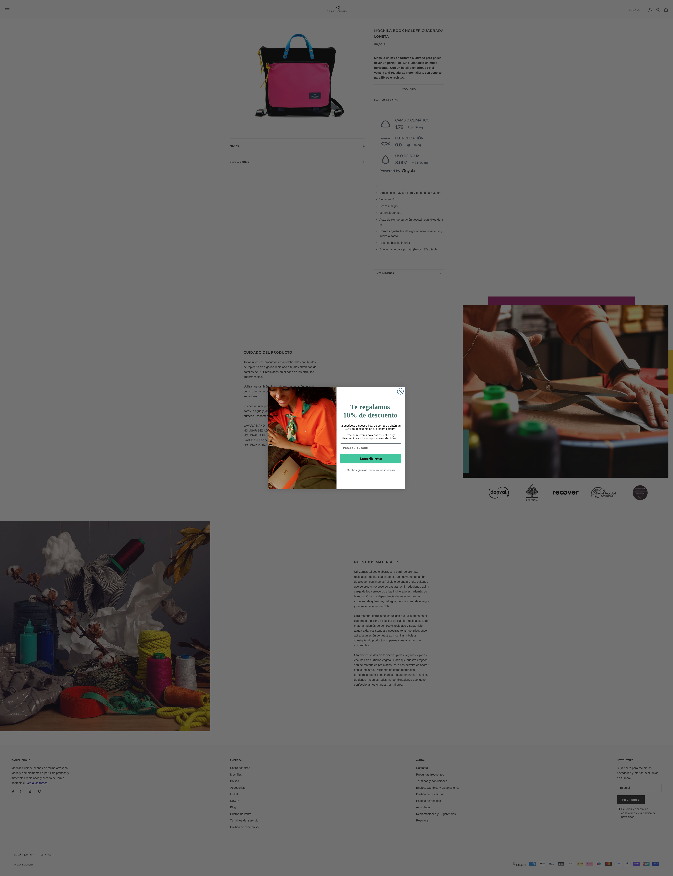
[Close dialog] (400, 391)
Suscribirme (371, 458)
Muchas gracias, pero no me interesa (371, 470)
